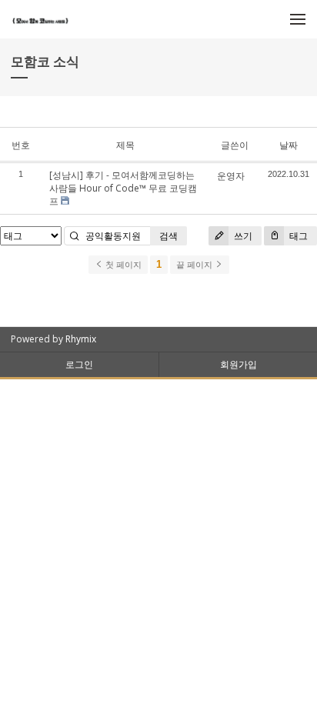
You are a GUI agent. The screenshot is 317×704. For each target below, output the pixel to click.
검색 (168, 235)
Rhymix (80, 338)
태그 (297, 235)
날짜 (288, 145)
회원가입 (238, 364)
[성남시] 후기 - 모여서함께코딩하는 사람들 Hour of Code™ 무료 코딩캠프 (123, 188)
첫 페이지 (122, 264)
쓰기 (242, 235)
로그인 (79, 364)
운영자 (231, 175)
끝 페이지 (195, 264)
